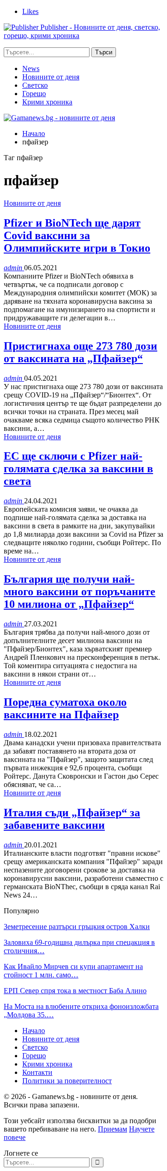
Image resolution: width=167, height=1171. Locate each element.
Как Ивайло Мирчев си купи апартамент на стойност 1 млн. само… (73, 971)
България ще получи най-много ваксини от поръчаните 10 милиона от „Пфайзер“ (79, 591)
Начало (33, 1030)
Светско (35, 85)
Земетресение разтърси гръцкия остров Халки (77, 926)
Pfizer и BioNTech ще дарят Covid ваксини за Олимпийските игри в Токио (77, 235)
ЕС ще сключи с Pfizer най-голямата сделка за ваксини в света (78, 468)
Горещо (34, 94)
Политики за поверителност (67, 1081)
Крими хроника (47, 102)
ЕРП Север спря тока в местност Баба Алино (75, 991)
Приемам (112, 1129)
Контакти (37, 1072)
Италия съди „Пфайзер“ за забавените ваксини (72, 819)
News (30, 68)
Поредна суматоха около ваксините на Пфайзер (65, 708)
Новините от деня (50, 77)
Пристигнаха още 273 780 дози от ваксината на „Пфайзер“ (80, 352)
